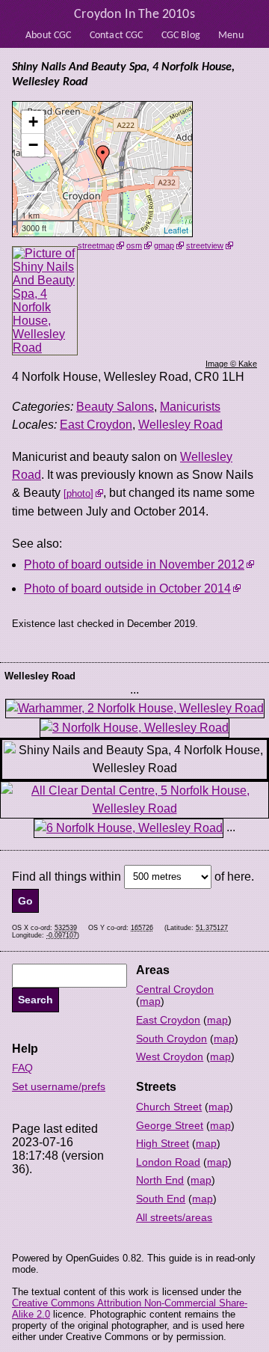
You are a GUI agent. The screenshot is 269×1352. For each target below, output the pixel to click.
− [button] (33, 144)
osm (134, 245)
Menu (231, 35)
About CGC (48, 35)
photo (78, 493)
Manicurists (190, 406)
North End (160, 1180)
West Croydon (169, 1056)
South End (160, 1199)
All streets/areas (174, 1217)
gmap (164, 245)
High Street (162, 1143)
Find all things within (66, 875)
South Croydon (171, 1038)
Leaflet (176, 230)
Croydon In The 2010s (134, 14)
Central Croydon (175, 989)
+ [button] (33, 121)
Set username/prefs (58, 1086)
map (150, 1001)
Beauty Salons (115, 406)
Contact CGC (116, 35)
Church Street (169, 1107)
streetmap (96, 245)
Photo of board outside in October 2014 (127, 588)
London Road (168, 1162)
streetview (204, 245)
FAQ (22, 1068)
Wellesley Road (180, 424)
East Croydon (96, 424)
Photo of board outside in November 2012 (134, 564)
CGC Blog (180, 35)
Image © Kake (231, 363)
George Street (169, 1125)
